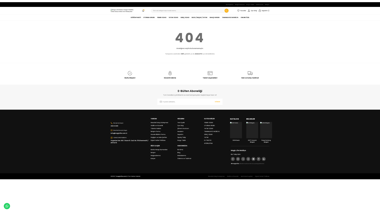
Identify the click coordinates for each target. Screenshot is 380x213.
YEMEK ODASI (208, 123)
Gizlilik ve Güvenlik (157, 126)
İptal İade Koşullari (247, 176)
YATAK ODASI (208, 128)
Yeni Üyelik (181, 123)
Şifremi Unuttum (183, 128)
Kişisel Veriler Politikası (158, 140)
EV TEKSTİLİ (207, 140)
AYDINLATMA (208, 143)
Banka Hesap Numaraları (159, 150)
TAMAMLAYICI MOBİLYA (211, 131)
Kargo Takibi (181, 140)
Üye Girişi (180, 126)
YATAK (206, 137)
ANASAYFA (198, 54)
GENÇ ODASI (208, 134)
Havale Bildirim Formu (158, 134)
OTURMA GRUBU (209, 126)
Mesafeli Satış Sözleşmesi (159, 123)
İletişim (153, 153)
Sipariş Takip (181, 137)
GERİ (182, 54)
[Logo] (123, 10)
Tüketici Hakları (156, 128)
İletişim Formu (155, 131)
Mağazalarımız (156, 155)
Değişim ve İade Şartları (159, 137)
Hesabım (180, 131)
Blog (178, 153)
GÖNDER (217, 102)
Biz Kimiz (180, 150)
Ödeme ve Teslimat (184, 158)
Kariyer (153, 158)
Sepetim (180, 134)
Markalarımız (181, 155)
